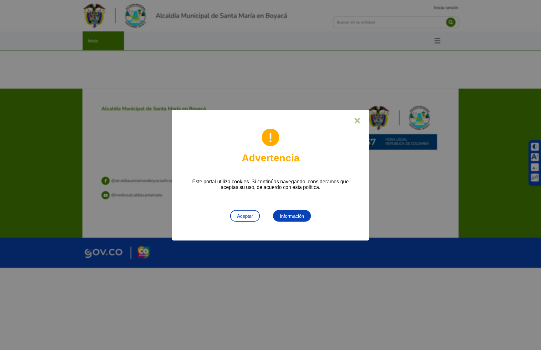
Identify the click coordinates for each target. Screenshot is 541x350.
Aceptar (245, 215)
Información (292, 215)
